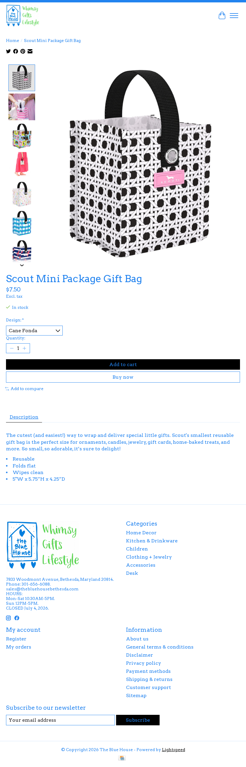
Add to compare (27, 388)
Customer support (148, 687)
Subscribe (138, 720)
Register (16, 639)
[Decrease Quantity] (12, 348)
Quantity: (15, 338)
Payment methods (148, 671)
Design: (15, 320)
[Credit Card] (122, 758)
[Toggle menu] (234, 16)
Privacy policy (143, 663)
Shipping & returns (149, 679)
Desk (132, 573)
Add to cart (123, 364)
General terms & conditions (160, 647)
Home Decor (141, 533)
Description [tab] (24, 417)
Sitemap (136, 695)
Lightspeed (173, 749)
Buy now (123, 377)
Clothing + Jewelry (149, 557)
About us (137, 639)
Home (12, 40)
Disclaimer (139, 655)
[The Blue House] (22, 15)
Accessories (140, 565)
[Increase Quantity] (24, 348)
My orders (18, 647)
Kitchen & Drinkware (152, 541)
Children (137, 549)
